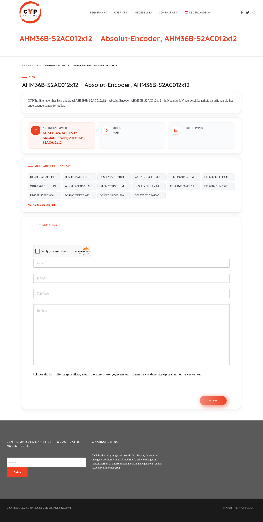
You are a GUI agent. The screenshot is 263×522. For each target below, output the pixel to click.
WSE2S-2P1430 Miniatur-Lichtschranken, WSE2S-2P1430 (150, 177)
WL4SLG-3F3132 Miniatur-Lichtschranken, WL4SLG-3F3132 (80, 186)
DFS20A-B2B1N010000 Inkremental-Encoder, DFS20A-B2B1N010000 (115, 177)
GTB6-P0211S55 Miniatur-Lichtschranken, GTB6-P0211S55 (115, 186)
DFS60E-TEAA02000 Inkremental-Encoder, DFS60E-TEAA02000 (150, 195)
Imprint (227, 507)
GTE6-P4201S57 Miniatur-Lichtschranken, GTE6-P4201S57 (184, 177)
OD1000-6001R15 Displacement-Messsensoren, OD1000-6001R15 (45, 186)
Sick (39, 65)
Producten (27, 65)
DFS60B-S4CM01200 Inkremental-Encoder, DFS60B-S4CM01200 (115, 195)
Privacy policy (244, 507)
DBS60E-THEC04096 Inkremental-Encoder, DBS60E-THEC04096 (80, 195)
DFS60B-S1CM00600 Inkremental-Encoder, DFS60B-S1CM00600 (219, 186)
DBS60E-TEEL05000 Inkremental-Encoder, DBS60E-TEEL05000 (150, 186)
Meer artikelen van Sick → (43, 204)
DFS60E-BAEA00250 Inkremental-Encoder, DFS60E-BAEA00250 (80, 177)
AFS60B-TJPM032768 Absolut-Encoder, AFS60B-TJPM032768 (184, 186)
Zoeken (17, 472)
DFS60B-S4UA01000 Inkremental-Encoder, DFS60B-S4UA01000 (45, 177)
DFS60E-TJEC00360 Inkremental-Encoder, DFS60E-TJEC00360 (219, 177)
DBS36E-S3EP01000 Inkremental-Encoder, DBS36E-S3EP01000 (45, 195)
